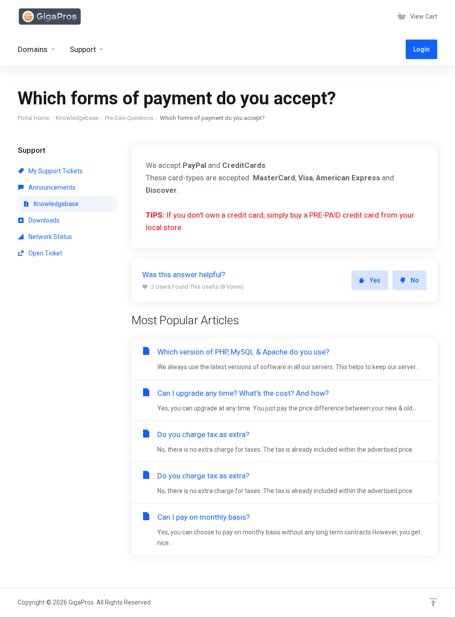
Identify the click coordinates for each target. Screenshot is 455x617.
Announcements (51, 187)
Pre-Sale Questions (129, 118)
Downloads (43, 220)
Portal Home (33, 118)
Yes (375, 280)
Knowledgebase (77, 118)
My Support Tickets (55, 171)
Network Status (49, 236)
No (415, 280)
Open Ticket (44, 253)
